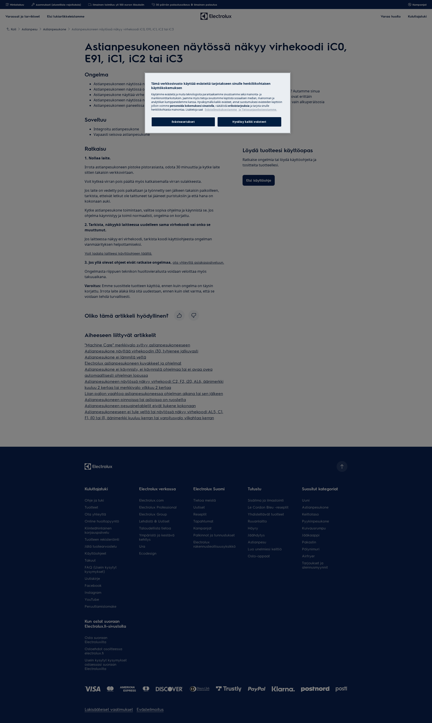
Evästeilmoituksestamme (221, 109)
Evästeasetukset (183, 121)
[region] (217, 103)
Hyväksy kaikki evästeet (249, 121)
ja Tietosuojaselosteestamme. (258, 109)
